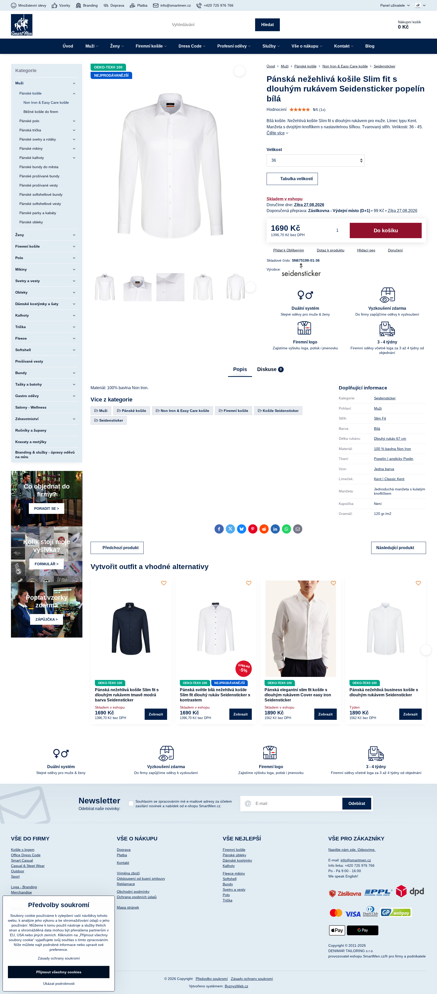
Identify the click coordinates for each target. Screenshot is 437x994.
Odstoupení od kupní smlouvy (141, 878)
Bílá (377, 428)
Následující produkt (395, 548)
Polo (226, 895)
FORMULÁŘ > (46, 564)
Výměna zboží (128, 873)
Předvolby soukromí (212, 979)
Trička (227, 900)
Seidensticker (385, 398)
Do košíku (386, 230)
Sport (15, 876)
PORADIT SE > (46, 508)
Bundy (228, 884)
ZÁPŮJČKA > (46, 619)
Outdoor (17, 871)
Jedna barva (384, 469)
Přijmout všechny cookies (58, 972)
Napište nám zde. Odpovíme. (352, 850)
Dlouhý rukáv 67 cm (390, 438)
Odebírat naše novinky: (99, 808)
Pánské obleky (234, 855)
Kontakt (123, 863)
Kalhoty (229, 866)
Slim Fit (380, 418)
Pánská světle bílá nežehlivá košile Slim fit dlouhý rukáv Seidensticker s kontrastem (215, 695)
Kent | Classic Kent (389, 479)
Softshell (229, 879)
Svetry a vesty (234, 889)
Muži (378, 408)
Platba (122, 855)
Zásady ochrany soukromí (252, 979)
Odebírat (356, 803)
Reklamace (126, 884)
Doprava (124, 850)
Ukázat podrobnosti (58, 983)
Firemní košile (234, 850)
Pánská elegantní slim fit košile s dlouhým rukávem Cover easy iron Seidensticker (298, 695)
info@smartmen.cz (356, 860)
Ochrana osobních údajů (137, 897)
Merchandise (21, 892)
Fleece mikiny (234, 873)
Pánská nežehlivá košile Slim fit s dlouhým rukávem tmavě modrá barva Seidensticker (127, 695)
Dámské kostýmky (237, 860)
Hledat (267, 24)
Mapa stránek (128, 907)
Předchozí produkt (121, 548)
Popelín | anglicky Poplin (393, 459)
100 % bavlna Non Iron (392, 449)
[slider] (300, 110)
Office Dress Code (26, 855)
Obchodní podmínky (133, 891)
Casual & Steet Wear (28, 866)
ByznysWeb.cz (236, 986)
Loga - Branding (24, 887)
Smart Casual (22, 860)
